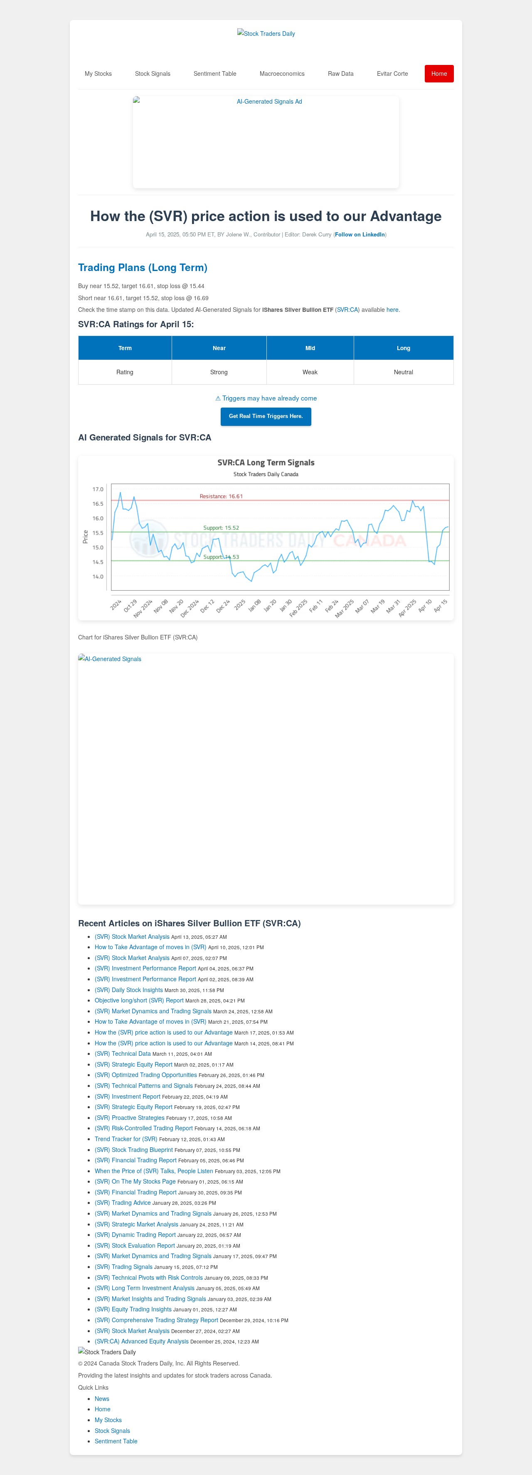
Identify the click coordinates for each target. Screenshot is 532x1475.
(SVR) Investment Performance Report (145, 968)
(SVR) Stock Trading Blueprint (134, 1149)
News (102, 1398)
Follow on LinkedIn (360, 234)
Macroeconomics (282, 73)
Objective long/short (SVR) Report (139, 1000)
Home (439, 73)
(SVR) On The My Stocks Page (135, 1181)
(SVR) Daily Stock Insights (129, 989)
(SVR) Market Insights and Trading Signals (150, 1298)
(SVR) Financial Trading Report (136, 1160)
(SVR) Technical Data (123, 1053)
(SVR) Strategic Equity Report (133, 1064)
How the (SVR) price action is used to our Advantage (164, 1032)
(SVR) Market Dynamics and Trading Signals (153, 1011)
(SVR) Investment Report (127, 1096)
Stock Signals (152, 73)
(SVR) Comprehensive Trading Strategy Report (156, 1320)
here (393, 309)
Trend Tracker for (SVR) (127, 1138)
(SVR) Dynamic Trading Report (135, 1234)
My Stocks (98, 73)
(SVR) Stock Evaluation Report (135, 1245)
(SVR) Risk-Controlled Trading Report (144, 1128)
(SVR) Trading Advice (123, 1202)
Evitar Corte (392, 73)
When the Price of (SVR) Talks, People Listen (154, 1171)
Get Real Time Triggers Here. (266, 416)
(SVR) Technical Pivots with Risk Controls (149, 1277)
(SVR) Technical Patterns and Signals (144, 1085)
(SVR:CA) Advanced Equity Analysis (142, 1341)
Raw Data (341, 73)
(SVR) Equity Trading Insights (133, 1309)
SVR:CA (347, 309)
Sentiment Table (215, 73)
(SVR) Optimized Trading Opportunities (146, 1074)
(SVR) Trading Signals (124, 1266)
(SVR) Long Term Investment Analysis (145, 1287)
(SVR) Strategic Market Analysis (136, 1224)
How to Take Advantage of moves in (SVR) (151, 947)
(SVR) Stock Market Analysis (132, 936)
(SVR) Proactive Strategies (130, 1117)
